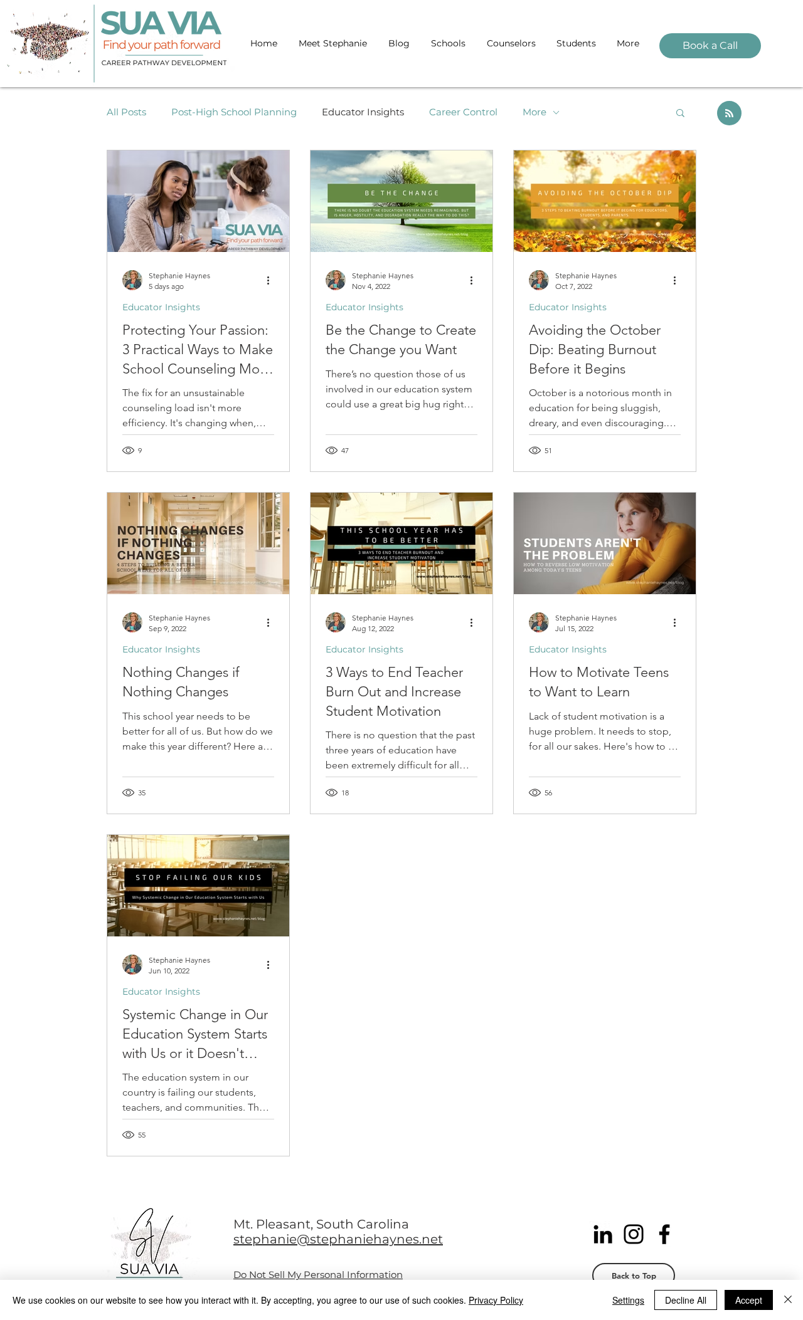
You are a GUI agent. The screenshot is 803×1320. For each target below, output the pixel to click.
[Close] (787, 1300)
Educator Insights (363, 112)
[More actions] (272, 280)
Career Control (463, 112)
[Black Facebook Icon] (664, 1234)
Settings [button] (628, 1300)
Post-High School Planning (234, 112)
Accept (748, 1300)
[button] (680, 113)
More (534, 112)
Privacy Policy (496, 1300)
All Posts (126, 112)
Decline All (685, 1300)
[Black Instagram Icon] (633, 1234)
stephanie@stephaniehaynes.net (338, 1239)
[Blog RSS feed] (729, 114)
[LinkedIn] (603, 1234)
